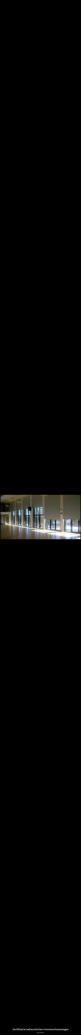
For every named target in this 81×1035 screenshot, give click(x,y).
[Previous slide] (3, 519)
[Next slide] (78, 519)
